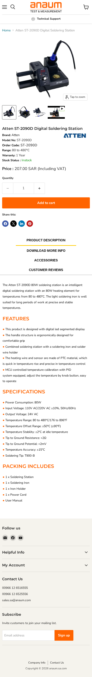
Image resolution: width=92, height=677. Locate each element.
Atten (16, 135)
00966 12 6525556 (15, 594)
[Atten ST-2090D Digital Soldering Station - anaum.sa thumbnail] (9, 112)
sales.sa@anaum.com (16, 600)
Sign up (64, 635)
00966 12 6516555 (15, 588)
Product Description (46, 240)
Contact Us (57, 663)
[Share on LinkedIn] (21, 223)
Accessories (46, 260)
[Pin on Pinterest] (30, 223)
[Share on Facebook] (5, 223)
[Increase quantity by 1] (39, 188)
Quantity (7, 178)
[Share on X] (13, 223)
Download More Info (46, 250)
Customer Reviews (46, 270)
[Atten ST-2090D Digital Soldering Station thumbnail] (56, 112)
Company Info (36, 663)
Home (6, 30)
